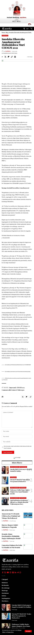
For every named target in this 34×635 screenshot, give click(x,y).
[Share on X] (5, 56)
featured (14, 390)
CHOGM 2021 (20, 387)
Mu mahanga (23, 466)
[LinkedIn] (15, 572)
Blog (7, 32)
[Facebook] (3, 572)
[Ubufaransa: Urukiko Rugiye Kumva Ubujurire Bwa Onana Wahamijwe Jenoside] (5, 491)
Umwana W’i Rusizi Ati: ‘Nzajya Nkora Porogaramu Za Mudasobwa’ (21, 616)
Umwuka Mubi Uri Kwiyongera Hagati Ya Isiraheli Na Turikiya (21, 606)
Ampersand (12, 387)
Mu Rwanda (5, 35)
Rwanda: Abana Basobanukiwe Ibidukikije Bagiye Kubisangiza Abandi (11, 536)
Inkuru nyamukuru (15, 466)
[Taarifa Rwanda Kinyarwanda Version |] (7, 28)
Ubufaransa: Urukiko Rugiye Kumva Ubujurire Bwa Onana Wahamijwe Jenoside (19, 492)
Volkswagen (20, 390)
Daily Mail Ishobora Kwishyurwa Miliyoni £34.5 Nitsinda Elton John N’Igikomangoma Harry (19, 502)
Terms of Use (10, 632)
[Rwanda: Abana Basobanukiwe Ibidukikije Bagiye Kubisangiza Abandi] (28, 535)
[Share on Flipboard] (8, 56)
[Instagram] (10, 572)
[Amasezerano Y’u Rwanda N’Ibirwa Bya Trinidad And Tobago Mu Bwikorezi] (28, 515)
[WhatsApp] (20, 572)
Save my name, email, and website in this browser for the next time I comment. (17, 447)
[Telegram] (18, 572)
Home (3, 32)
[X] (5, 572)
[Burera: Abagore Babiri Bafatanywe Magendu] (28, 526)
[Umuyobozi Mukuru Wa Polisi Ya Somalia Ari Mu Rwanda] (28, 546)
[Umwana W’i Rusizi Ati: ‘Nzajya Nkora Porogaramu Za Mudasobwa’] (5, 480)
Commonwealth (6, 390)
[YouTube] (7, 572)
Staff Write (8, 51)
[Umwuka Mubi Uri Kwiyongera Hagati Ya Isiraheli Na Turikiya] (5, 470)
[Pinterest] (13, 572)
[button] (28, 631)
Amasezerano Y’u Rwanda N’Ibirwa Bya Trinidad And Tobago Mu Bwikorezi (11, 516)
